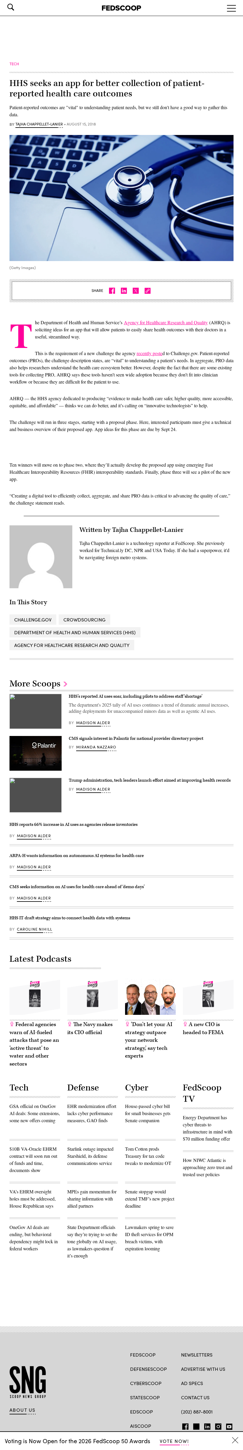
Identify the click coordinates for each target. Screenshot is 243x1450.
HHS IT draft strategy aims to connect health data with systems (69, 918)
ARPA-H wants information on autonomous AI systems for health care (76, 855)
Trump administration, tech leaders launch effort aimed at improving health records (150, 780)
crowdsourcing (84, 619)
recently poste (149, 353)
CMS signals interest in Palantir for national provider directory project (136, 738)
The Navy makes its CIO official (90, 1028)
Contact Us (195, 1397)
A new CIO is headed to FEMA (203, 1028)
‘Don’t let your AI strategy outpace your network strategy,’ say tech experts (148, 1040)
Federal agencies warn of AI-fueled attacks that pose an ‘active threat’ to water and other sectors (34, 1044)
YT (228, 1425)
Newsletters (196, 1355)
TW (195, 1425)
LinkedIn (207, 1425)
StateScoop (145, 1397)
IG (216, 1425)
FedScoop (143, 1355)
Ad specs (192, 1383)
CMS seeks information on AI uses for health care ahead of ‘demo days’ (77, 887)
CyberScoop (146, 1383)
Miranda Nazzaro (96, 747)
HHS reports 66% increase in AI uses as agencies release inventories (73, 824)
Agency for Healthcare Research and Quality (166, 322)
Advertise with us (203, 1369)
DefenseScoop (148, 1369)
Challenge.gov (33, 619)
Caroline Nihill (34, 929)
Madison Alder (93, 722)
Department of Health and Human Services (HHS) (75, 632)
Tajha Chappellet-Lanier (39, 124)
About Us (22, 1410)
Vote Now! (174, 1441)
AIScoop (140, 1426)
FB (184, 1425)
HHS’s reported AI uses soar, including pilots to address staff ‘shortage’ (135, 696)
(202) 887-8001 (197, 1411)
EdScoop (141, 1411)
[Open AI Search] (19, 7)
